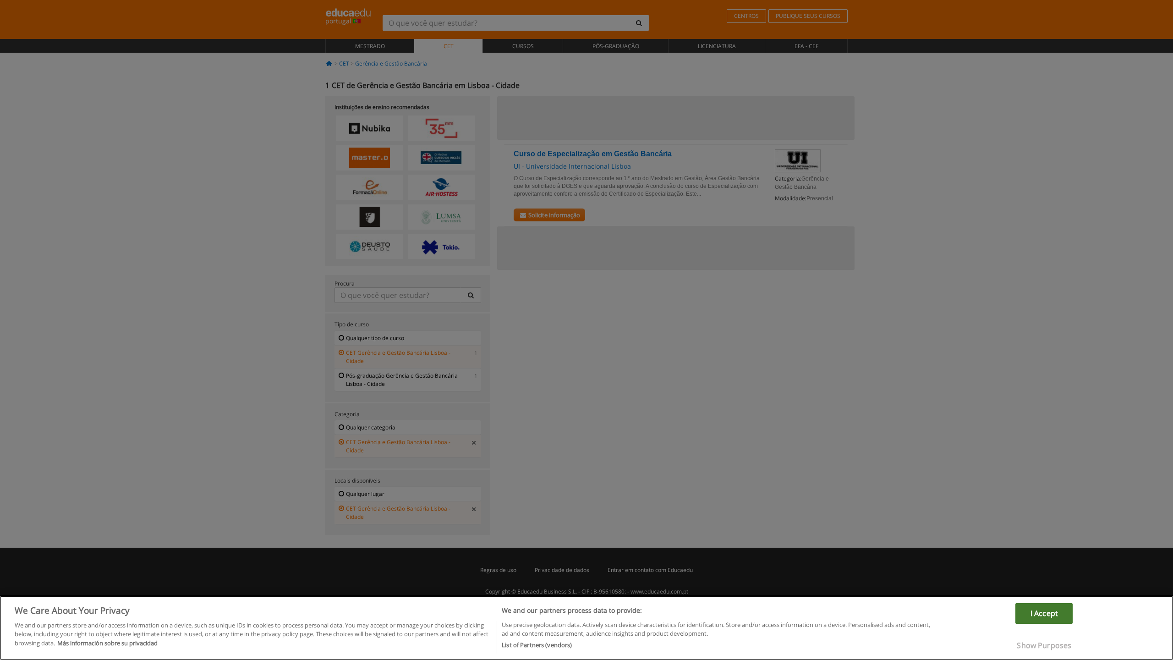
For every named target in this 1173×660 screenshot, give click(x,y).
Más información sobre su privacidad (107, 643)
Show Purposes (1044, 645)
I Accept (1044, 613)
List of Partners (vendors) (537, 645)
